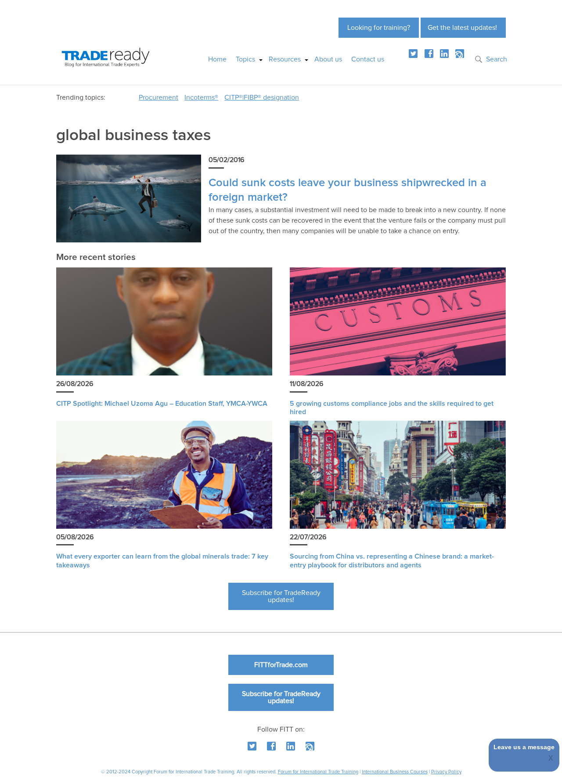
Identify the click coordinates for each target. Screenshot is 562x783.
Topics (245, 59)
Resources (285, 59)
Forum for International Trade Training (318, 771)
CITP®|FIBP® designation (261, 97)
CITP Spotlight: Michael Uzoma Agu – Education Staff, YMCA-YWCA (161, 403)
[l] (444, 53)
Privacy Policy (446, 771)
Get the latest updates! (462, 27)
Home (217, 59)
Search (496, 59)
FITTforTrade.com (281, 664)
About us (328, 59)
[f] (429, 53)
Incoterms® (201, 97)
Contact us (367, 59)
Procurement (158, 97)
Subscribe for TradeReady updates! (281, 596)
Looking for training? (378, 27)
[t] (413, 53)
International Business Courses (395, 771)
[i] (459, 53)
